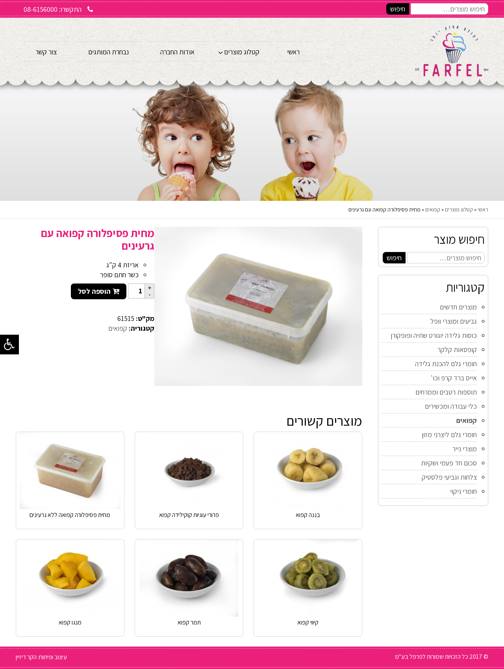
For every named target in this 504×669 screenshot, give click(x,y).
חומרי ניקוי (463, 491)
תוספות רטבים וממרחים (446, 392)
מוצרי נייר (464, 448)
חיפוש (397, 8)
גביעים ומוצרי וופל (453, 321)
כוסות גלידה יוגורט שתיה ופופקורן (434, 335)
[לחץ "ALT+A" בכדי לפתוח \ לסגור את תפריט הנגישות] (9, 344)
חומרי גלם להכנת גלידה (446, 363)
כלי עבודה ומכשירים (451, 406)
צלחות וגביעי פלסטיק (449, 477)
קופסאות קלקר (457, 349)
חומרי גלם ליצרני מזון (449, 434)
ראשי (483, 209)
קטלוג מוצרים (459, 209)
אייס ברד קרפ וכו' (454, 377)
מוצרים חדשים (458, 306)
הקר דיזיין (26, 657)
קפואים (432, 209)
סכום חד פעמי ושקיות (449, 462)
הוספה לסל (94, 291)
